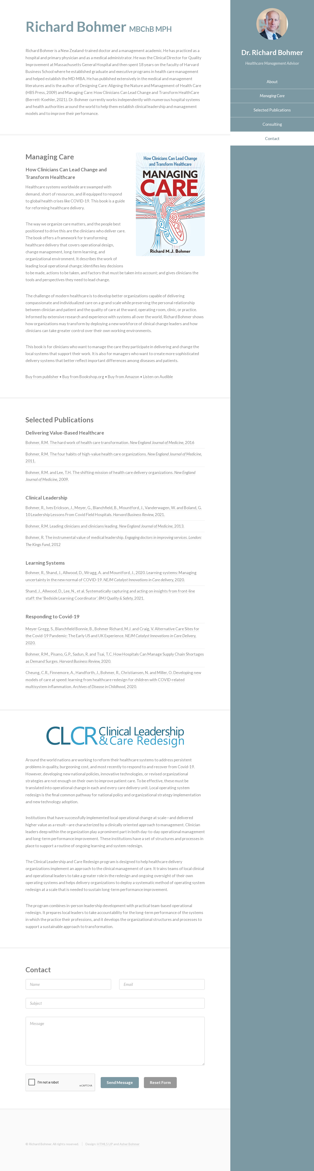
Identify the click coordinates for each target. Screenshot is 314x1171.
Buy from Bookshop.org (83, 376)
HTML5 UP (105, 1144)
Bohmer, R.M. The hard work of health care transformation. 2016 (110, 442)
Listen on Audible (158, 376)
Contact (272, 138)
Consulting (272, 124)
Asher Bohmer (130, 1144)
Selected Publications (272, 110)
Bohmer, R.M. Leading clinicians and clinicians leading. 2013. (105, 526)
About (272, 81)
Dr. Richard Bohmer (272, 52)
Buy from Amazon (123, 376)
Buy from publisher (42, 376)
